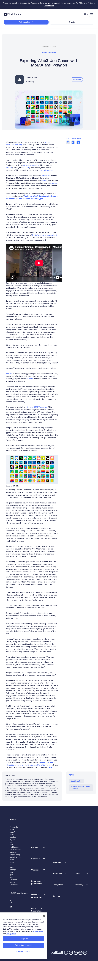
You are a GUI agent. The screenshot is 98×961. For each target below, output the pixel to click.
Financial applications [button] (36, 896)
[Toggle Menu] (91, 14)
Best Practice (76, 781)
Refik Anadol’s (44, 235)
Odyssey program (31, 165)
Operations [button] (36, 870)
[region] (23, 935)
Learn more (49, 5)
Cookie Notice (38, 931)
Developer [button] (57, 896)
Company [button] (78, 885)
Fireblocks (46, 175)
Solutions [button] (57, 862)
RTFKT (26, 168)
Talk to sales (24, 22)
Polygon (53, 183)
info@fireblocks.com (18, 893)
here (50, 767)
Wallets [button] (34, 847)
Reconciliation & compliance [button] (37, 909)
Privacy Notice (11, 934)
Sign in (72, 22)
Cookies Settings (23, 952)
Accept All (23, 939)
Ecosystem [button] (58, 885)
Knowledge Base (49, 53)
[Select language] (86, 14)
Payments (35, 859)
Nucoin (9, 168)
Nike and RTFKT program (36, 407)
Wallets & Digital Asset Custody (80, 787)
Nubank (9, 373)
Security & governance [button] (36, 882)
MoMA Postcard (46, 170)
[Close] (44, 916)
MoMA (44, 180)
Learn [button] (77, 874)
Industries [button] (57, 874)
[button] (38, 858)
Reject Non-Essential (23, 945)
